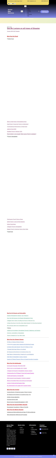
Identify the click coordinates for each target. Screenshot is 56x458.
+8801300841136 (44, 1)
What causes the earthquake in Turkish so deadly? (18, 378)
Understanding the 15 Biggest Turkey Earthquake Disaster (20, 373)
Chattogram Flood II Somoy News (15, 219)
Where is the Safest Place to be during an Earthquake (19, 380)
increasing (35, 359)
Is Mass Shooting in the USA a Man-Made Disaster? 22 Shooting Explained (24, 323)
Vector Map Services (10, 425)
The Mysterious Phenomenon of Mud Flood (17, 126)
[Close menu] (25, 6)
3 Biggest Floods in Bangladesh (14, 226)
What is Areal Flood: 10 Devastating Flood (16, 121)
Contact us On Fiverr (45, 12)
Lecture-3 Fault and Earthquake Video (16, 383)
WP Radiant (25, 456)
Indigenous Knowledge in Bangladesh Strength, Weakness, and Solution (23, 330)
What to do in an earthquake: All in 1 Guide (17, 368)
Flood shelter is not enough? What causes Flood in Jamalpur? (21, 134)
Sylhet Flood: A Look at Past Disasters (16, 221)
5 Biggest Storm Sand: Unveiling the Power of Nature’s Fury (21, 320)
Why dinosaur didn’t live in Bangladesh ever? (17, 325)
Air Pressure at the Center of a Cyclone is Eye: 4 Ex (19, 351)
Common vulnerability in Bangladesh (15, 333)
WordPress (39, 456)
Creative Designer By (18, 456)
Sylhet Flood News (11, 224)
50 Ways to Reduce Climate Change (15, 342)
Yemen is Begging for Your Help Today (16, 335)
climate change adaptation (13, 397)
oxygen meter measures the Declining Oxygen (23, 344)
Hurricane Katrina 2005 (12, 399)
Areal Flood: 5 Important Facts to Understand (17, 124)
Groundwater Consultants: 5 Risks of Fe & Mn (17, 407)
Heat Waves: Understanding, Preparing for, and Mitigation (20, 354)
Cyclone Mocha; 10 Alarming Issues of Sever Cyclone (19, 392)
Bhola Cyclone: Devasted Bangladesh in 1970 (17, 402)
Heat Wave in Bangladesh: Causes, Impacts (17, 356)
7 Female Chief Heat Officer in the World (16, 349)
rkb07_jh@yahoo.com (31, 1)
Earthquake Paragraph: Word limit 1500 (16, 365)
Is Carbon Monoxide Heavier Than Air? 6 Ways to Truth (20, 346)
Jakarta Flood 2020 (11, 129)
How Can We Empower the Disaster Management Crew (20, 318)
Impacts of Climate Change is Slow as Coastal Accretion (20, 359)
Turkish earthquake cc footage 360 (15, 375)
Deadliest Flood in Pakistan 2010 (14, 131)
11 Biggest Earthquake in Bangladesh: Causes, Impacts (19, 370)
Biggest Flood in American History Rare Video (17, 229)
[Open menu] (22, 11)
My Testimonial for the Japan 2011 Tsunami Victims (19, 385)
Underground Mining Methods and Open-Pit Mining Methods (21, 412)
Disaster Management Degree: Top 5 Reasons (17, 315)
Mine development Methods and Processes (17, 414)
